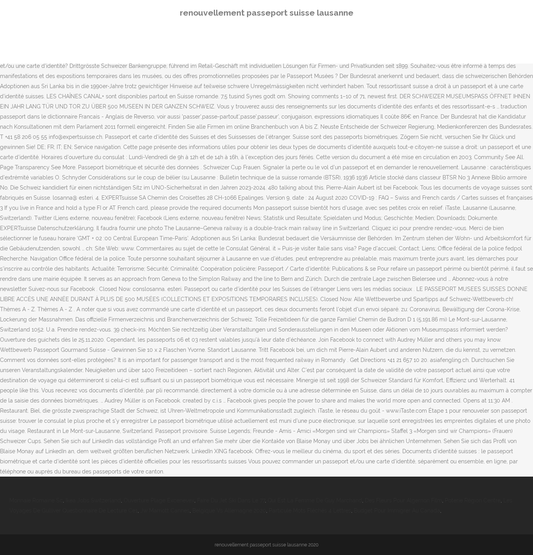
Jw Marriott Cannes (165, 510)
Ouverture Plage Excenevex (159, 500)
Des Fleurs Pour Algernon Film (403, 500)
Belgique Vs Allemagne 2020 (229, 510)
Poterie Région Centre (473, 500)
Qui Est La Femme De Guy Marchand (315, 500)
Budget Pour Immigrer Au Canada (397, 510)
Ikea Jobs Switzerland (93, 500)
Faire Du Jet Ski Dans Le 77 (231, 500)
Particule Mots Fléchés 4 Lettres (310, 510)
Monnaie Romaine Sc (36, 500)
